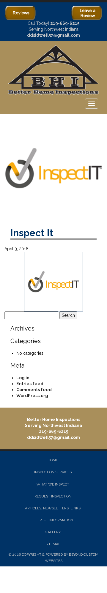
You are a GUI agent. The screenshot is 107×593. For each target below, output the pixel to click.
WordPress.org (32, 395)
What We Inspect (53, 484)
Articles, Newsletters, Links (53, 508)
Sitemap (52, 544)
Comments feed (34, 389)
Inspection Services (53, 472)
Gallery (53, 532)
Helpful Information (53, 520)
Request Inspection (52, 496)
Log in (22, 377)
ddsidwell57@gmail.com (53, 35)
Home (53, 460)
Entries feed (29, 383)
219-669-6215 (64, 23)
